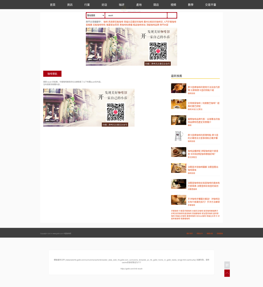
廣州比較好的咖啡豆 (153, 21)
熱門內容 (164, 24)
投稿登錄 (220, 233)
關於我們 (190, 233)
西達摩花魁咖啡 (115, 21)
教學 (190, 5)
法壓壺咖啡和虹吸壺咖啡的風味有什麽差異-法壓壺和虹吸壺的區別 (204, 184)
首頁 (52, 5)
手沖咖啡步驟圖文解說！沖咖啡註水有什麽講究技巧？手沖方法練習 (204, 200)
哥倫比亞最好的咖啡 (133, 21)
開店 (156, 5)
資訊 (70, 5)
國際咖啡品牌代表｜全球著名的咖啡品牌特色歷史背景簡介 (204, 120)
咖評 (121, 5)
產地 (139, 5)
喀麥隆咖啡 (185, 218)
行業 (87, 5)
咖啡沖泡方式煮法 (195, 109)
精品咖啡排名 (139, 24)
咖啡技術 (191, 93)
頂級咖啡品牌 (152, 24)
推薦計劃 (210, 233)
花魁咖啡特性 (99, 24)
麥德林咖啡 (191, 216)
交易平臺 (210, 5)
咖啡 (105, 21)
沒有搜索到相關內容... (52, 84)
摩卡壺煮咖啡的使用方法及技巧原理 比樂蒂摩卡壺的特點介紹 (204, 88)
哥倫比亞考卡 (211, 216)
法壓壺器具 (192, 189)
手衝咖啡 (191, 205)
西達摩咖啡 (196, 213)
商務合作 (200, 233)
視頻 (173, 5)
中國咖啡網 (130, 9)
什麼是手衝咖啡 (185, 210)
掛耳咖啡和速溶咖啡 (183, 213)
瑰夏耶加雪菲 (112, 24)
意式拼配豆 (192, 157)
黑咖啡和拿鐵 (126, 24)
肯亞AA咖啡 (201, 216)
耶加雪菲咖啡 (207, 213)
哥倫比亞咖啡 (180, 216)
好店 (104, 5)
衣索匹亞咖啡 (197, 210)
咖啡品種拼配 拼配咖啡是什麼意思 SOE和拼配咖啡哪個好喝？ (203, 152)
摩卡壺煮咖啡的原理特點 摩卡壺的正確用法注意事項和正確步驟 (203, 136)
